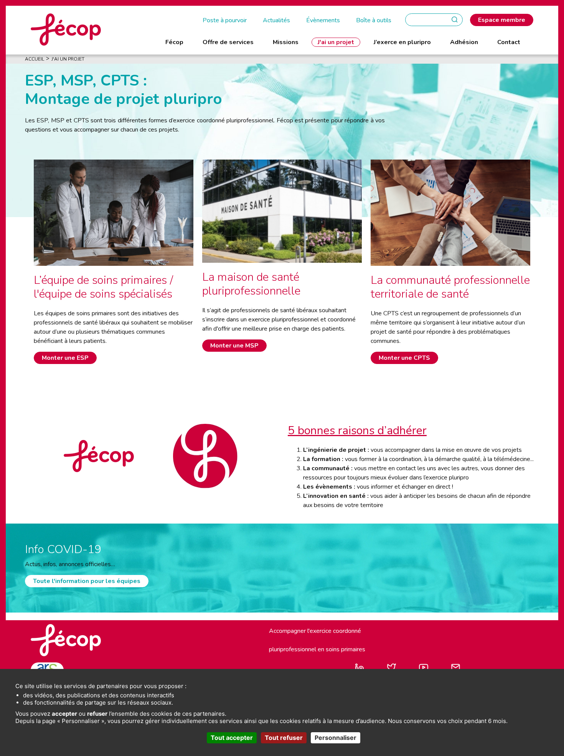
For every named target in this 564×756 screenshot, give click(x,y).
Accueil (34, 59)
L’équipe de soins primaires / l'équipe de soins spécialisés (103, 287)
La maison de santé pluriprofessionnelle (251, 284)
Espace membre (501, 20)
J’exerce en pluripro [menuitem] (402, 42)
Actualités (276, 20)
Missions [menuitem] (285, 42)
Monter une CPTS (404, 358)
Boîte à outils (373, 20)
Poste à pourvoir (225, 20)
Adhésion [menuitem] (464, 42)
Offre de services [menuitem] (228, 42)
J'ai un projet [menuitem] (336, 42)
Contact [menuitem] (508, 42)
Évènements (323, 20)
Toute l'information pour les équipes (86, 581)
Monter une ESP (65, 358)
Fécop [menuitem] (174, 42)
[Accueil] (66, 29)
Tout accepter (232, 737)
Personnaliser (335, 737)
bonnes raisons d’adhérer (361, 430)
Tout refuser (284, 737)
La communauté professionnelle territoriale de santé (450, 287)
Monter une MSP (234, 345)
